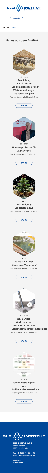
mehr (24, 105)
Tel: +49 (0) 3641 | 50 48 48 (24, 453)
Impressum (17, 460)
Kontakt (16, 18)
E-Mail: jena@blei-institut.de (24, 455)
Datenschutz (18, 463)
